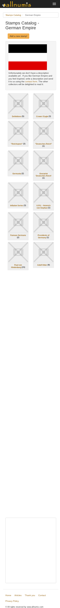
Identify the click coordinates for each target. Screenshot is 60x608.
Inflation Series (16, 205)
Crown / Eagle (42, 116)
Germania (16, 173)
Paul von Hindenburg (16, 266)
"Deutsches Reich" (43, 144)
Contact (42, 595)
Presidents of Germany (43, 236)
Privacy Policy (12, 601)
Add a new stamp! (18, 36)
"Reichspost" (17, 144)
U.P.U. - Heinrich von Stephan (43, 206)
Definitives (16, 116)
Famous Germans (18, 235)
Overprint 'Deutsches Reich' (44, 174)
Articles (18, 595)
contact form (31, 81)
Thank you (30, 595)
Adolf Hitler (42, 265)
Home (8, 595)
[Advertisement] (30, 396)
